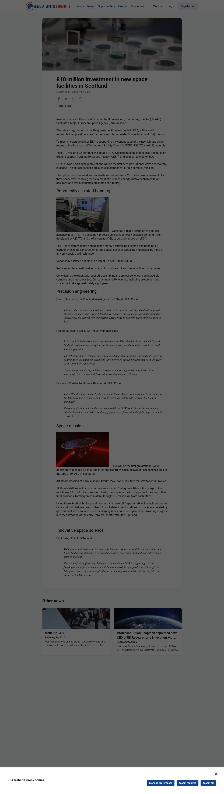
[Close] (216, 773)
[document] (112, 781)
